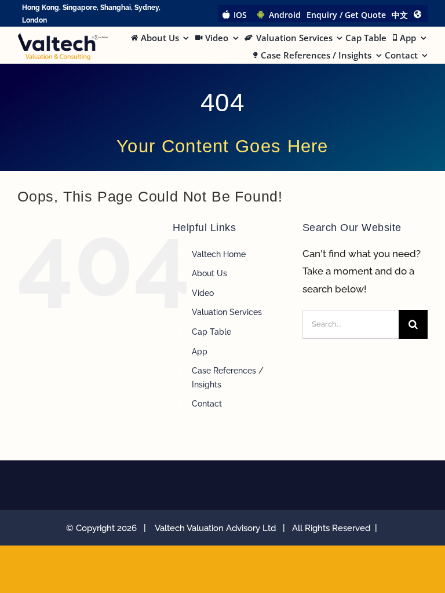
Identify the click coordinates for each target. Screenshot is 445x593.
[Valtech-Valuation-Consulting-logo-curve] (62, 37)
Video (203, 293)
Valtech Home (219, 254)
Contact (207, 403)
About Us (209, 273)
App (199, 351)
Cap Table (211, 331)
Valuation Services (227, 312)
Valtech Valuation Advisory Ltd (217, 528)
